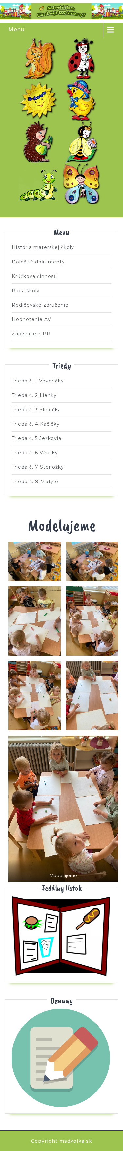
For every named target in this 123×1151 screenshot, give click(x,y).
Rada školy (26, 291)
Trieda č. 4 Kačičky (83, 100)
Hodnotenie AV (31, 319)
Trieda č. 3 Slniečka (40, 100)
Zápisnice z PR (31, 334)
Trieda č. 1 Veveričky (40, 58)
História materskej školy (43, 247)
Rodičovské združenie (40, 305)
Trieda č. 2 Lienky (83, 58)
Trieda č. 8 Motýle (83, 183)
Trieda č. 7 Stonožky (40, 183)
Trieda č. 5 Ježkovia (40, 141)
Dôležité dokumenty (38, 262)
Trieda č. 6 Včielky (83, 141)
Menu (16, 29)
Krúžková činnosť (34, 276)
